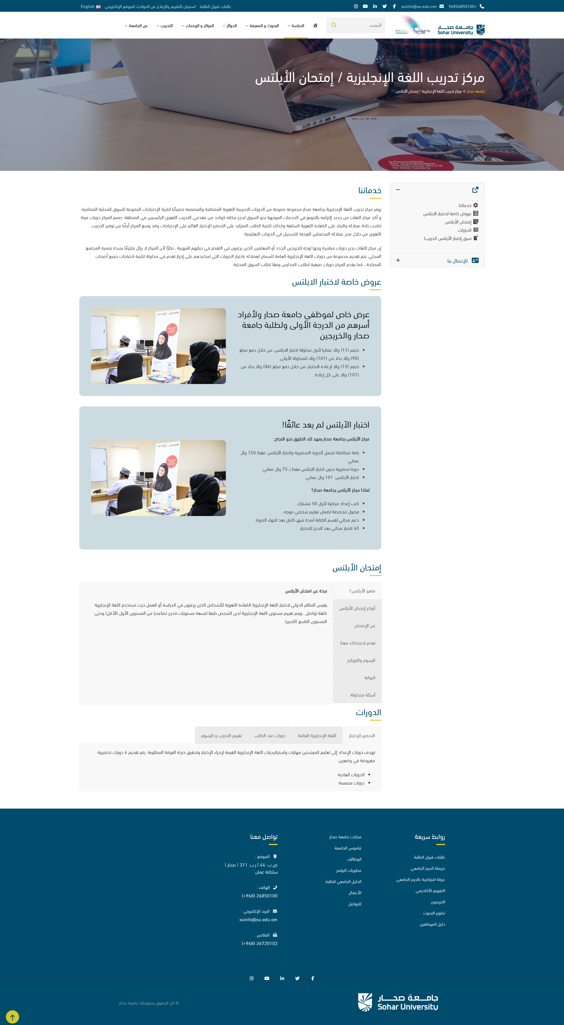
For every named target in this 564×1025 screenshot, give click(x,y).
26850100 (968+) (260, 895)
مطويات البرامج (348, 870)
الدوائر (232, 25)
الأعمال (355, 892)
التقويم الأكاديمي (430, 890)
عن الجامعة (138, 25)
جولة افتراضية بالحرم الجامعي (420, 879)
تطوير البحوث (434, 912)
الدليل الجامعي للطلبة (343, 881)
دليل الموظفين (432, 923)
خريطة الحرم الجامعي (428, 867)
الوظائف (354, 858)
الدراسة (298, 25)
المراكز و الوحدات (200, 25)
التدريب (167, 25)
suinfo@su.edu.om (419, 6)
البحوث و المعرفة (264, 25)
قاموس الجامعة (348, 847)
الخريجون (438, 901)
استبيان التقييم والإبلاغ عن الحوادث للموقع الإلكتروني (150, 6)
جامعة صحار (129, 1002)
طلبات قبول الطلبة (215, 6)
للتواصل (354, 903)
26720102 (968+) (260, 942)
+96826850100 (463, 6)
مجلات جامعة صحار (345, 836)
